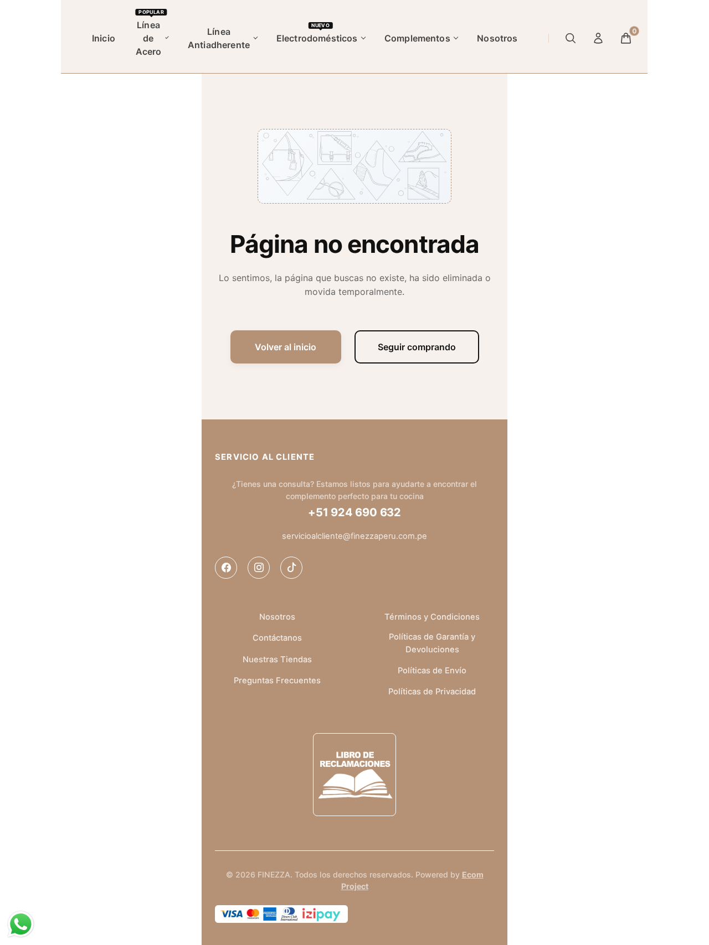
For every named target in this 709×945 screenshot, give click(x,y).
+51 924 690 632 (354, 512)
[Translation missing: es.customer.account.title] (598, 38)
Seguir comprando (417, 346)
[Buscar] (571, 38)
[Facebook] (226, 568)
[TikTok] (291, 568)
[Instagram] (259, 568)
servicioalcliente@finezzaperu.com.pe (354, 536)
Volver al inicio (285, 346)
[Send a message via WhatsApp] (21, 924)
